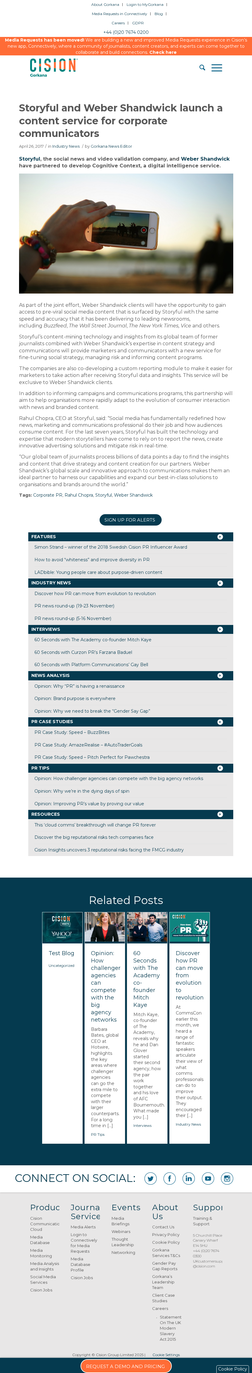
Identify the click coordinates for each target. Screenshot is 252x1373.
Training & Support (202, 1221)
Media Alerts (83, 1226)
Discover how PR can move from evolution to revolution (95, 593)
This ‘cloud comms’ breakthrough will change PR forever (95, 825)
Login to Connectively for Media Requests (84, 1243)
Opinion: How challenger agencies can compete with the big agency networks (118, 778)
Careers (118, 23)
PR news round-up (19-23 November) (74, 606)
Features (43, 536)
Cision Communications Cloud (44, 1224)
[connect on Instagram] (227, 1178)
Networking (123, 1252)
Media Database (40, 1240)
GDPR (138, 23)
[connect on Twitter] (150, 1178)
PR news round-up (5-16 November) (72, 618)
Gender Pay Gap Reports (164, 1266)
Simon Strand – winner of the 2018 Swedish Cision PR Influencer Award (110, 547)
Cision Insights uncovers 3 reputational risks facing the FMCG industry (109, 850)
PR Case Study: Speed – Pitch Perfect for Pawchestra (92, 757)
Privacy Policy (165, 1234)
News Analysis (50, 675)
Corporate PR (47, 495)
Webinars (121, 1231)
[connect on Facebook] (169, 1178)
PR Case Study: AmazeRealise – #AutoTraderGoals (88, 745)
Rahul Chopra (79, 495)
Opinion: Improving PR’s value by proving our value (89, 804)
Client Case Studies (163, 1298)
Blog (159, 13)
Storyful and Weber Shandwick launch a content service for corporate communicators (121, 120)
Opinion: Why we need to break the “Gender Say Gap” (92, 711)
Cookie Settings (166, 1354)
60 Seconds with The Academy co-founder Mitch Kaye (93, 639)
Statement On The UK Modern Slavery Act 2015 (170, 1328)
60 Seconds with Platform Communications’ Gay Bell (91, 664)
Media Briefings (120, 1221)
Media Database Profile (80, 1264)
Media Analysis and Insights (44, 1266)
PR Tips (40, 768)
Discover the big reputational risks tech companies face (94, 837)
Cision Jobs (41, 1289)
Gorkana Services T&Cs (166, 1252)
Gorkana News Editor (111, 146)
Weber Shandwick (205, 159)
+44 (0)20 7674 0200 (126, 32)
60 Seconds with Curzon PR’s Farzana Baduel (83, 652)
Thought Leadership (123, 1242)
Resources (45, 814)
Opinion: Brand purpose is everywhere (75, 698)
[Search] (199, 67)
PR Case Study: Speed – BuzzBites (71, 732)
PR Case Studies (52, 721)
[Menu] (213, 67)
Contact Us (163, 1226)
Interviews (45, 629)
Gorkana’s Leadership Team (163, 1282)
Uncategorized (61, 965)
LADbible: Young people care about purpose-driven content (98, 572)
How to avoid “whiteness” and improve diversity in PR (92, 559)
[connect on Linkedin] (188, 1178)
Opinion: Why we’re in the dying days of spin (81, 791)
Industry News (66, 146)
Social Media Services (43, 1279)
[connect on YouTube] (208, 1178)
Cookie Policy (166, 1242)
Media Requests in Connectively (119, 13)
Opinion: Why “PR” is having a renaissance (79, 686)
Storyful (29, 159)
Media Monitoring (41, 1253)
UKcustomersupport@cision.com (211, 1264)
